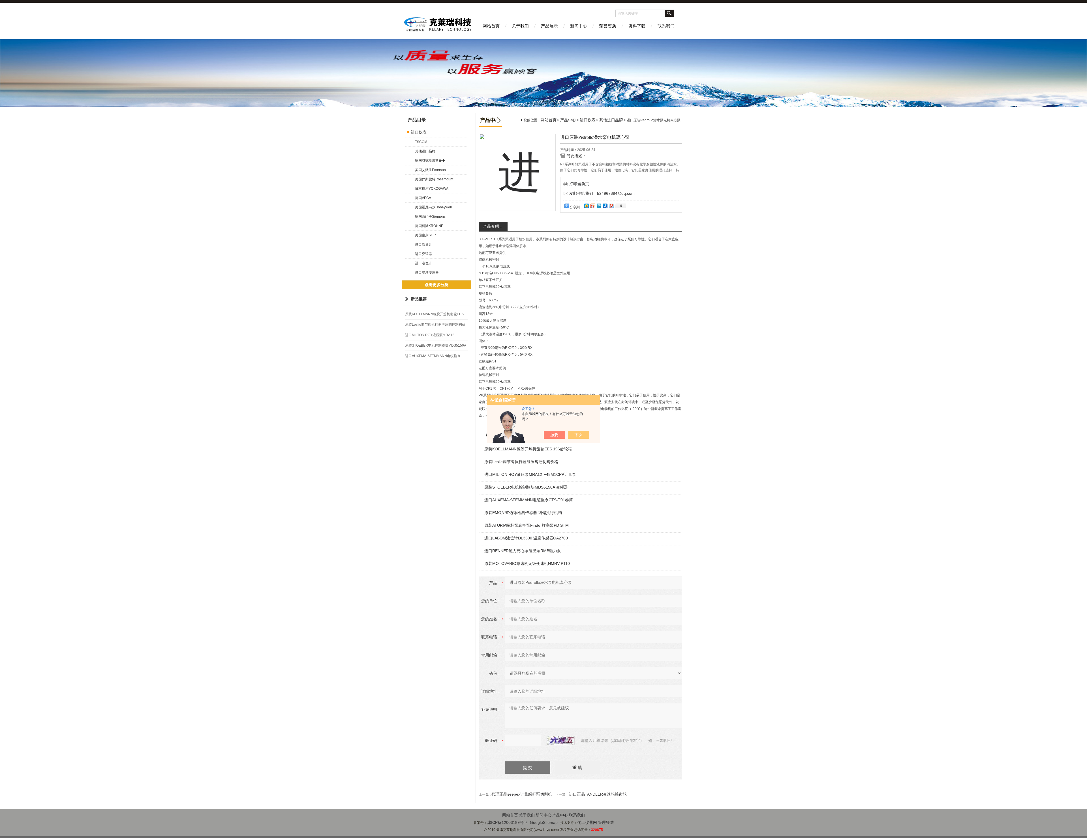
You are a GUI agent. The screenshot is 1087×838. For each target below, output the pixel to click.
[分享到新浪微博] (592, 205)
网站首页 (491, 25)
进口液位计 (423, 263)
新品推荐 (419, 299)
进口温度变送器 (427, 273)
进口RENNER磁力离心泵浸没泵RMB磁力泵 (522, 550)
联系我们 (666, 25)
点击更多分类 (436, 284)
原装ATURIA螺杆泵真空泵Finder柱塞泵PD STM (526, 525)
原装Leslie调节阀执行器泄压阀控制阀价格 (521, 461)
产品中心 (568, 120)
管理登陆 (606, 822)
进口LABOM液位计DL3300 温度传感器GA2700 (526, 538)
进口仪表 (419, 132)
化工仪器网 (587, 822)
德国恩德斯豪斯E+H (430, 161)
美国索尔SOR (425, 235)
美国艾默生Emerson (430, 170)
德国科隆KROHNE (429, 226)
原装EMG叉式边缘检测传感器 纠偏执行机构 (523, 512)
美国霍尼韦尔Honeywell (433, 207)
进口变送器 (423, 254)
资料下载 (636, 25)
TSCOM (421, 142)
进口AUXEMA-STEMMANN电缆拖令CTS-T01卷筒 (528, 500)
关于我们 (520, 25)
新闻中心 (578, 25)
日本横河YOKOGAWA (431, 189)
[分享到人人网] (605, 205)
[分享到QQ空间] (586, 205)
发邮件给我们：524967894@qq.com (602, 193)
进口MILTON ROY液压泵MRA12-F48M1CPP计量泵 (530, 474)
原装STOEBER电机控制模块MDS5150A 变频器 (526, 487)
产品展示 (549, 25)
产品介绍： (493, 226)
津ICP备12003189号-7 (507, 822)
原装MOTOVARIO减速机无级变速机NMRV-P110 (527, 563)
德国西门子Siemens (430, 217)
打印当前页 (579, 184)
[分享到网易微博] (611, 205)
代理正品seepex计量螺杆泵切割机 (521, 794)
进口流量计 (423, 245)
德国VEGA (423, 198)
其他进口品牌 (425, 151)
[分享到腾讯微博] (599, 205)
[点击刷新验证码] (561, 740)
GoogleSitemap (544, 822)
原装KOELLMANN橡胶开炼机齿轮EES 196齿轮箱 (528, 449)
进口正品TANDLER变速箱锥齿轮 (598, 794)
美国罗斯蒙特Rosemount (434, 179)
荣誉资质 (607, 25)
